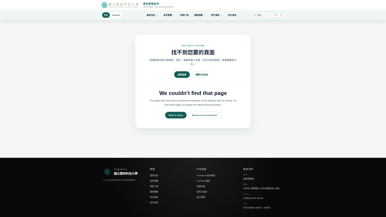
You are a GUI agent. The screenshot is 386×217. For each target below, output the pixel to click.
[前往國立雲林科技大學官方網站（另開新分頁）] (120, 5)
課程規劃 (198, 15)
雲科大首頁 (202, 191)
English (116, 15)
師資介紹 (184, 15)
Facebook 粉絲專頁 (206, 175)
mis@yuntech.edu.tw (253, 198)
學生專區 (215, 15)
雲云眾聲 (201, 197)
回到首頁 (182, 74)
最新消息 (151, 15)
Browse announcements (204, 115)
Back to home (176, 115)
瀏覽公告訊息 (201, 74)
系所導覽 (167, 15)
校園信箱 (201, 186)
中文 (106, 15)
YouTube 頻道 (203, 181)
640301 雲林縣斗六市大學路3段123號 (261, 188)
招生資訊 (232, 15)
